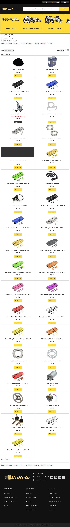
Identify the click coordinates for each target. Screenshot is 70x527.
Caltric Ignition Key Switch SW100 (18, 205)
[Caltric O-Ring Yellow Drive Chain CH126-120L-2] (17, 331)
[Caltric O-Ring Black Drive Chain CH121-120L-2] (52, 198)
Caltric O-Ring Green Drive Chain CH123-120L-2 (18, 272)
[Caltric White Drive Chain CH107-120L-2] (52, 420)
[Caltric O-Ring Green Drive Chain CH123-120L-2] (17, 265)
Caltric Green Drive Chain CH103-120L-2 (18, 183)
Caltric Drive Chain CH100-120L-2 (18, 138)
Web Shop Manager (49, 525)
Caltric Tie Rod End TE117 (18, 427)
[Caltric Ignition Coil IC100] (52, 176)
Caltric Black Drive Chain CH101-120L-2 (18, 91)
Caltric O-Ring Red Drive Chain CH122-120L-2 (18, 316)
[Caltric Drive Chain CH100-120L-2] (17, 130)
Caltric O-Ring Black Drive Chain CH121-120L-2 (52, 205)
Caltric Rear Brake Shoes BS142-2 (18, 361)
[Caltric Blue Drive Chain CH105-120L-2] (52, 84)
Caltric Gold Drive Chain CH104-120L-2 (52, 160)
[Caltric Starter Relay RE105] (52, 398)
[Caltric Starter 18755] (52, 376)
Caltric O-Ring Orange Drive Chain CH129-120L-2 (52, 272)
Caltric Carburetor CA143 (18, 114)
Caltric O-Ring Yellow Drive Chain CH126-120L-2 (18, 339)
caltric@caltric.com (41, 480)
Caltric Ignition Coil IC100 (52, 183)
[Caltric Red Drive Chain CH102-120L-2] (17, 376)
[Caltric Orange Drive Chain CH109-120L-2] (52, 331)
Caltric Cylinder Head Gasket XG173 (52, 114)
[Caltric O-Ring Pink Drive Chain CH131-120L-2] (17, 287)
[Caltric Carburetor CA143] (17, 106)
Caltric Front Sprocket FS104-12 (18, 160)
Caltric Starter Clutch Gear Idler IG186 (18, 405)
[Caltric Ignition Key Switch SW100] (17, 198)
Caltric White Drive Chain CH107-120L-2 (52, 427)
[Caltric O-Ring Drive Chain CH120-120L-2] (52, 220)
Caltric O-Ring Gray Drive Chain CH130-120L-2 (52, 250)
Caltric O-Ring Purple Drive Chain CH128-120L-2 (52, 294)
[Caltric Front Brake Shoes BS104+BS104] (52, 130)
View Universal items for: (27, 465)
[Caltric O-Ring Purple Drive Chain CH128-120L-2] (52, 287)
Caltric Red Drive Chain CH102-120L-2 (18, 383)
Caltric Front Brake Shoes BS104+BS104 (52, 138)
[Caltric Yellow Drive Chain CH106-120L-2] (17, 442)
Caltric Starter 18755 (52, 383)
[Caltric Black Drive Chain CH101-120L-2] (17, 84)
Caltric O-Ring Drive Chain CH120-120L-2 (52, 228)
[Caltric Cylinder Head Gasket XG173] (52, 106)
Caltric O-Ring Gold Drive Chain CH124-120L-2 (18, 250)
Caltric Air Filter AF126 (18, 69)
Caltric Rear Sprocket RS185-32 (52, 361)
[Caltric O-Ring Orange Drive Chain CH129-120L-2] (52, 265)
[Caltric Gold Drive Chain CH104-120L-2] (52, 153)
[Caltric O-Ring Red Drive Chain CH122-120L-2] (17, 309)
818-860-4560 (40, 473)
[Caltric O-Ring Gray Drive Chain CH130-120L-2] (52, 242)
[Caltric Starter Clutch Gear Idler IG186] (17, 398)
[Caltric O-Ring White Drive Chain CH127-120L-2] (52, 309)
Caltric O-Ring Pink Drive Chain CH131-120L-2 (18, 294)
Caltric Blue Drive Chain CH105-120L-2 (52, 91)
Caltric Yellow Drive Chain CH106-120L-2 (18, 450)
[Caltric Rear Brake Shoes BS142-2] (17, 353)
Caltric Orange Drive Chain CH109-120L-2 (52, 339)
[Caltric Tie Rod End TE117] (17, 420)
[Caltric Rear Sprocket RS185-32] (52, 353)
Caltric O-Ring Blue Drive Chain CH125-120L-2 (18, 228)
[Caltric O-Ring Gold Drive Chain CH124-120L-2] (17, 242)
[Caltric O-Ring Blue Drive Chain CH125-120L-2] (17, 220)
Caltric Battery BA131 (52, 69)
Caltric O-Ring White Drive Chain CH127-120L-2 (52, 316)
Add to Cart (18, 76)
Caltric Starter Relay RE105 (52, 405)
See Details (18, 122)
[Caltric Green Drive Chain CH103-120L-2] (17, 176)
